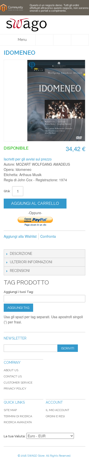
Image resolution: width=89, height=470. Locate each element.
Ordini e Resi (55, 416)
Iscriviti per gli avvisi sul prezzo (28, 159)
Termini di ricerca (18, 416)
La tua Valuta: (14, 436)
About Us (11, 370)
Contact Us (13, 376)
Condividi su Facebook (18, 244)
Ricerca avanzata (18, 422)
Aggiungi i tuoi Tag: (19, 292)
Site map (10, 410)
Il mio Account (57, 410)
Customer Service (18, 382)
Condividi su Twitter (28, 244)
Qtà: (7, 191)
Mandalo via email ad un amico (8, 244)
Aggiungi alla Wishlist (20, 236)
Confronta (48, 236)
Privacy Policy (15, 388)
